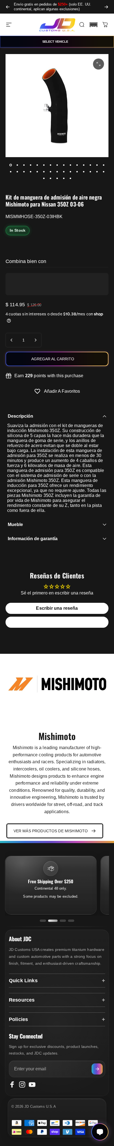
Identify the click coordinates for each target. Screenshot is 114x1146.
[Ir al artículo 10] (70, 165)
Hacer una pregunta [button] (57, 622)
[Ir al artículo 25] (70, 171)
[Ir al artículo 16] (10, 171)
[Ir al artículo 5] (37, 165)
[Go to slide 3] (63, 921)
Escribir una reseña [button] (57, 608)
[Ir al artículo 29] (97, 171)
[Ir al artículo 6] (43, 165)
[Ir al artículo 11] (77, 165)
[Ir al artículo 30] (103, 171)
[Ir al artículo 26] (77, 171)
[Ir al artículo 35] (70, 178)
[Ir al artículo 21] (43, 171)
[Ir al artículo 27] (83, 171)
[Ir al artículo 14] (97, 165)
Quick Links (23, 980)
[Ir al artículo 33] (57, 178)
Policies (18, 1019)
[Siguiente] (106, 7)
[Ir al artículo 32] (50, 178)
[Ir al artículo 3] (23, 165)
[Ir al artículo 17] (17, 171)
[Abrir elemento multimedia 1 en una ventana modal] (98, 64)
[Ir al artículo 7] (50, 165)
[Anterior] (8, 7)
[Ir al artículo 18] (23, 171)
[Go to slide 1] (43, 921)
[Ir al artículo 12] (83, 165)
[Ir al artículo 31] (43, 178)
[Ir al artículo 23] (57, 171)
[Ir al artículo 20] (37, 171)
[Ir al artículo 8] (57, 165)
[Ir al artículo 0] (10, 165)
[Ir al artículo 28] (90, 171)
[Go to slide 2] (53, 921)
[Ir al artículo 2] (17, 165)
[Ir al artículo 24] (63, 171)
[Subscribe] (97, 1068)
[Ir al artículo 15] (103, 165)
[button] (93, 25)
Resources (22, 1000)
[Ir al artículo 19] (30, 171)
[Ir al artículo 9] (63, 165)
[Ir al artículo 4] (30, 165)
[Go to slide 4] (71, 921)
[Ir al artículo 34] (63, 178)
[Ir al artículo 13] (90, 165)
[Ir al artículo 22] (50, 171)
